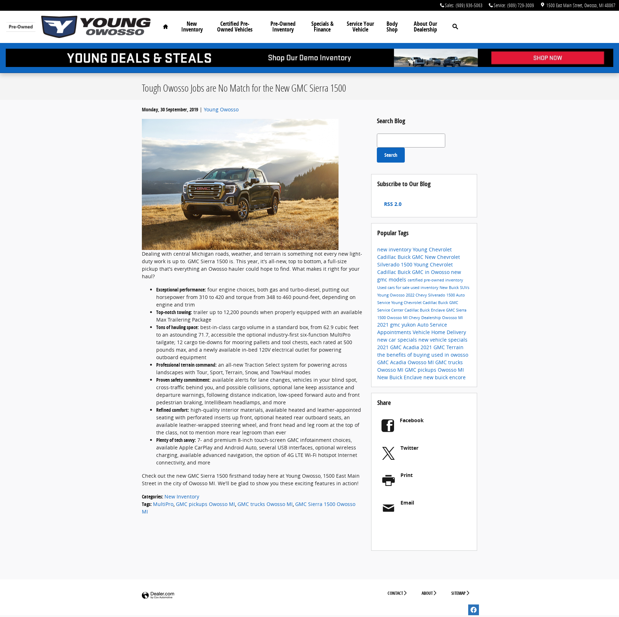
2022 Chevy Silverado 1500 (431, 295)
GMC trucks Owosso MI (265, 504)
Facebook (412, 420)
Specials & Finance (322, 26)
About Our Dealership (425, 26)
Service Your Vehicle (360, 26)
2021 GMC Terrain (442, 347)
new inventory (395, 249)
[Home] (21, 27)
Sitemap (458, 593)
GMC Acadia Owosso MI (406, 362)
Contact (395, 593)
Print (406, 475)
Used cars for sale (394, 287)
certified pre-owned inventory (435, 280)
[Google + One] (425, 532)
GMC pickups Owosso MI (205, 504)
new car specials (397, 339)
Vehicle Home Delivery (439, 332)
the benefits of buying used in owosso (422, 354)
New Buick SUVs (454, 287)
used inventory (425, 287)
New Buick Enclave (400, 377)
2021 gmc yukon (397, 324)
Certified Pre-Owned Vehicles (235, 26)
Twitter (409, 447)
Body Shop (392, 26)
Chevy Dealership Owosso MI (436, 317)
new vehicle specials (442, 339)
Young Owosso (221, 109)
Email (407, 502)
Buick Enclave (433, 310)
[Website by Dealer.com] (158, 595)
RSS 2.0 (392, 204)
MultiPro (163, 504)
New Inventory (192, 26)
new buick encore (444, 377)
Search (390, 154)
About (427, 593)
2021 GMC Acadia (399, 347)
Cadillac (412, 310)
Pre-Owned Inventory (283, 26)
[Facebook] (473, 609)
